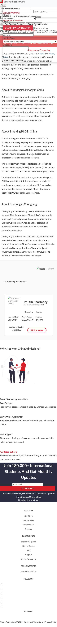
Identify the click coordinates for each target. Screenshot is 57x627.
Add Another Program (14, 24)
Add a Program (34, 24)
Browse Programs (11, 12)
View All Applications (13, 20)
